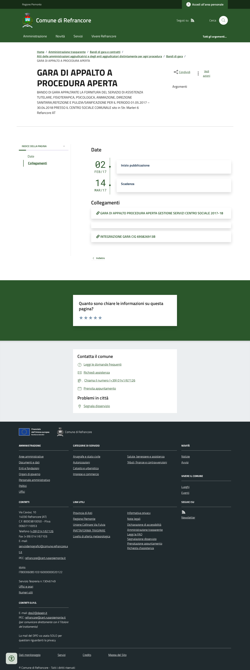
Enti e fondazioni (29, 468)
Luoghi (185, 487)
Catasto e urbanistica (86, 468)
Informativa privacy (139, 513)
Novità (60, 36)
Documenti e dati (29, 462)
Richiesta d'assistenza (140, 548)
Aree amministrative (31, 456)
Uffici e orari (26, 586)
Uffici (22, 491)
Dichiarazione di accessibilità (144, 524)
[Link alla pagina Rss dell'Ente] (183, 512)
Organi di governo (29, 474)
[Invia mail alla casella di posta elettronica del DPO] (37, 613)
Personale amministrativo (34, 480)
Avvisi (185, 462)
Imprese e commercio (86, 474)
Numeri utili (26, 592)
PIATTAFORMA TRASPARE (89, 530)
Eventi (185, 493)
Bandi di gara (174, 56)
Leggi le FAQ (134, 534)
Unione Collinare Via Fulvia (89, 524)
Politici (23, 486)
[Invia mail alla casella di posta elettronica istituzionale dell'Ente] (44, 549)
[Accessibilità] (11, 658)
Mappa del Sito (117, 655)
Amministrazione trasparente (67, 52)
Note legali (133, 519)
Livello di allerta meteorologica (91, 536)
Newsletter (188, 517)
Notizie (185, 456)
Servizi (78, 36)
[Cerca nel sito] (222, 20)
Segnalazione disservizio (141, 539)
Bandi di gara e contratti (105, 52)
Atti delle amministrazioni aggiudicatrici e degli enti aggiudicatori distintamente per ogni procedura (99, 56)
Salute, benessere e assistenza (146, 456)
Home (40, 52)
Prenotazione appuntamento (144, 543)
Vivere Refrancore (104, 36)
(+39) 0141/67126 (41, 531)
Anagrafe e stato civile (86, 456)
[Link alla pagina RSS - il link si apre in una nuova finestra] (192, 20)
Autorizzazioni (81, 462)
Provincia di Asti (82, 513)
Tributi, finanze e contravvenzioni (147, 462)
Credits (87, 655)
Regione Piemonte (32, 4)
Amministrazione (35, 36)
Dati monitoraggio (29, 655)
